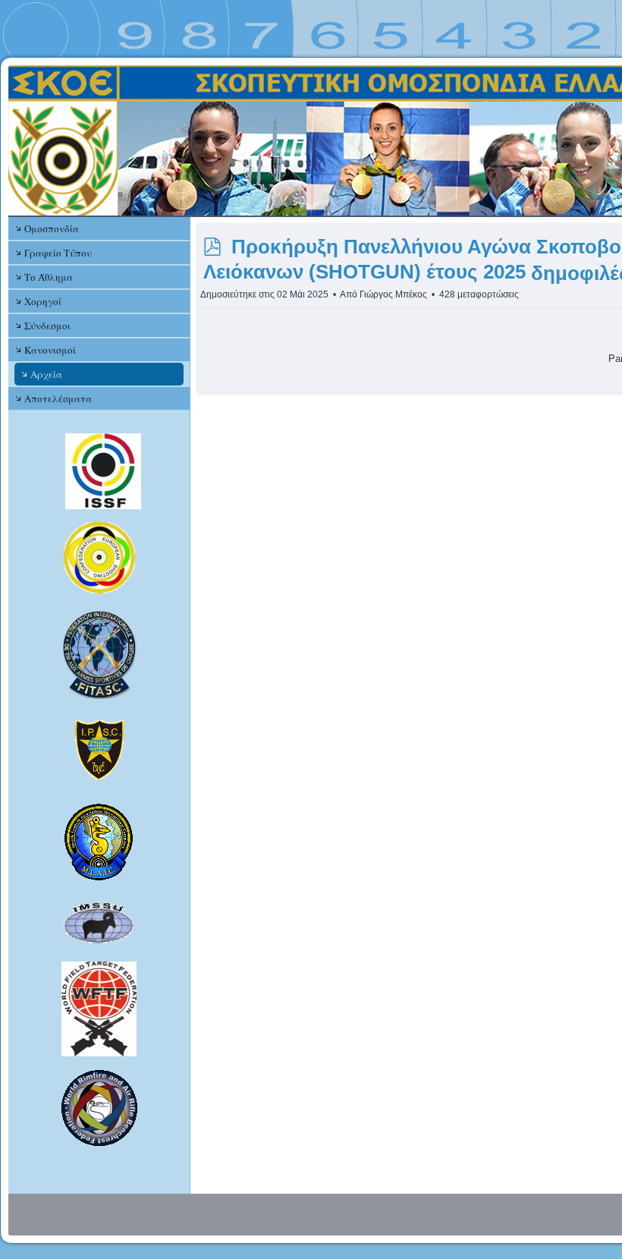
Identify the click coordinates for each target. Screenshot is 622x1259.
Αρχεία (46, 374)
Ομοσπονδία (51, 228)
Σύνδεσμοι (47, 325)
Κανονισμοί (50, 350)
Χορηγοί (42, 301)
